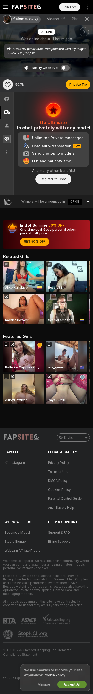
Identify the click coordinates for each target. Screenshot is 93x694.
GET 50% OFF (34, 241)
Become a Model (17, 532)
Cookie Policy (54, 675)
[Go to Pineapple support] (8, 634)
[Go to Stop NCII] (33, 634)
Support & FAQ (59, 532)
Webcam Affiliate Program (24, 550)
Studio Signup (15, 541)
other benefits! (62, 171)
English (69, 437)
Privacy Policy (58, 463)
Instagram (17, 463)
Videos (56, 19)
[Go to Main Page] (29, 7)
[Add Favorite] (8, 84)
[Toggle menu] (5, 7)
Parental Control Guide (65, 499)
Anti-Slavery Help (61, 508)
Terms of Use (58, 472)
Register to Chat (53, 179)
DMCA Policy (58, 481)
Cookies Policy (59, 490)
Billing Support (59, 541)
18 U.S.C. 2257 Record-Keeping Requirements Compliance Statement (37, 652)
